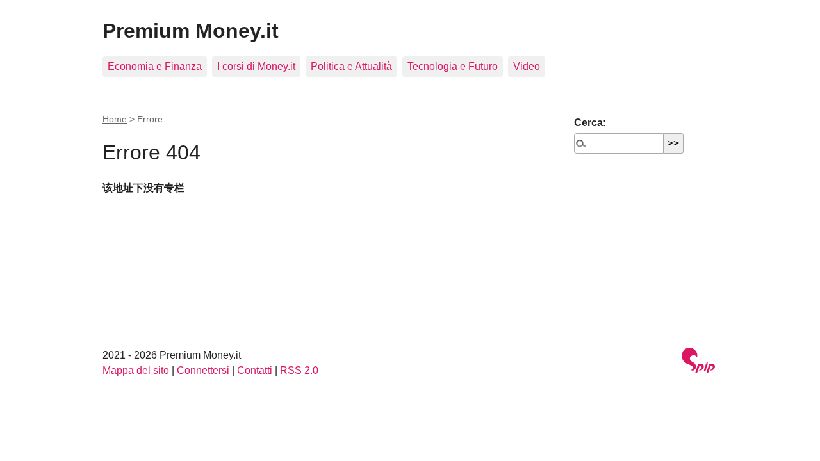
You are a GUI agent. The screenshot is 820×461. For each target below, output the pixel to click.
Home (114, 119)
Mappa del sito (135, 370)
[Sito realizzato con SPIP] (698, 362)
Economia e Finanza (155, 66)
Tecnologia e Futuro (452, 66)
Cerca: (590, 122)
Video (526, 66)
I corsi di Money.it (256, 66)
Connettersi (203, 370)
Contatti (254, 370)
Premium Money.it (190, 30)
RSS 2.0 (299, 370)
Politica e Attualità (351, 66)
